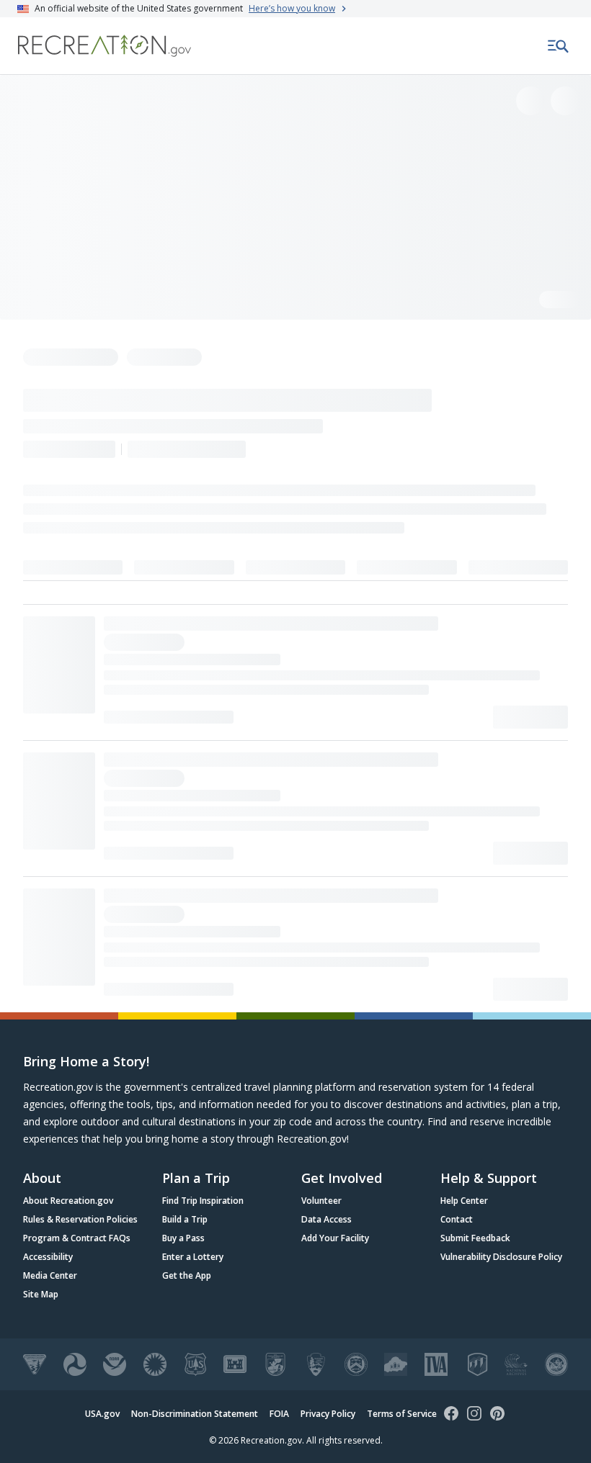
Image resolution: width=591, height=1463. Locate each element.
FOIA (279, 1414)
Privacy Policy (328, 1414)
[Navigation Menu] (558, 46)
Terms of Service (402, 1414)
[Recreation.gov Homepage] (104, 45)
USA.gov (102, 1414)
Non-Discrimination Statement (194, 1414)
